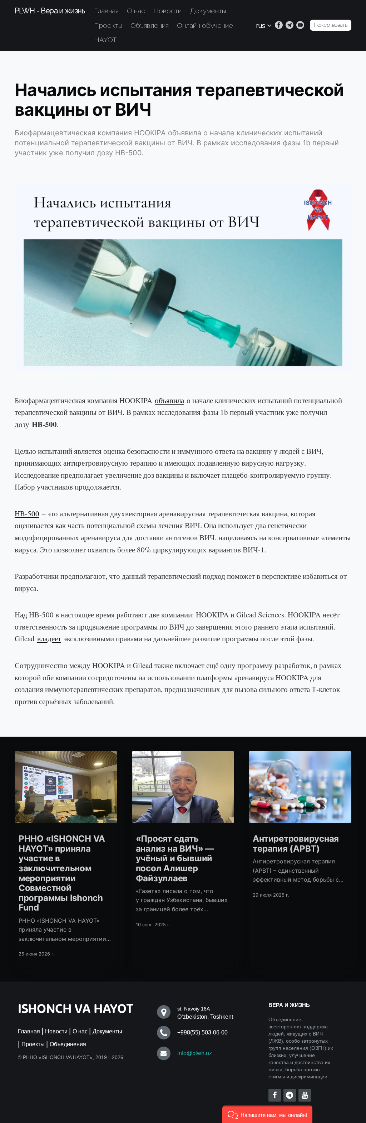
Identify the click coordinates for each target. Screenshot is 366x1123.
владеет (49, 638)
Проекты (108, 25)
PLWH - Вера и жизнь (50, 10)
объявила (169, 400)
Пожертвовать (330, 25)
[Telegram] (289, 25)
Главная (106, 11)
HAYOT (105, 40)
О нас (136, 11)
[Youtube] (300, 25)
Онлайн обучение (205, 25)
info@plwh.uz (194, 1053)
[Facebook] (279, 25)
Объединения (68, 1044)
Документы (208, 11)
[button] (267, 1114)
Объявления (149, 25)
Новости (167, 11)
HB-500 (27, 513)
